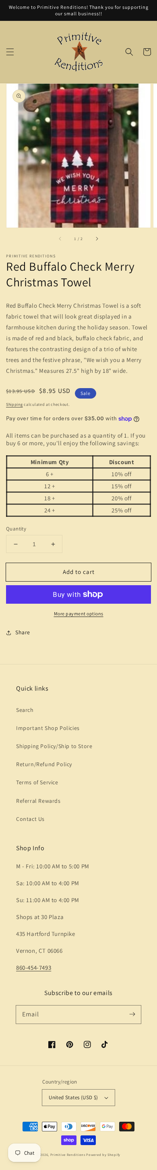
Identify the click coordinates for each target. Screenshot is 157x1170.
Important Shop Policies (48, 728)
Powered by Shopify (103, 1154)
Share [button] (22, 632)
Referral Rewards (38, 800)
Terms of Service (37, 782)
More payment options (78, 614)
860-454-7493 (33, 967)
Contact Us (30, 818)
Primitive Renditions (67, 1154)
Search (25, 710)
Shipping (14, 404)
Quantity (16, 528)
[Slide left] (60, 239)
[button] (10, 52)
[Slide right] (96, 239)
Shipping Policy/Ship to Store (54, 746)
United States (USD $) (73, 1097)
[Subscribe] (132, 1014)
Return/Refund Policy (44, 764)
